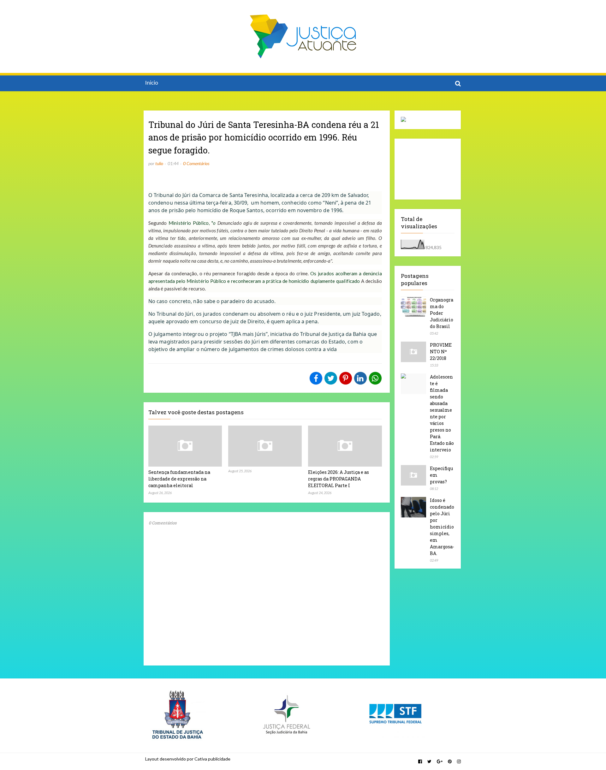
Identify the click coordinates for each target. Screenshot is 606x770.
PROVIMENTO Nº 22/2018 (441, 351)
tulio (159, 163)
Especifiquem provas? (441, 475)
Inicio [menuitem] (151, 83)
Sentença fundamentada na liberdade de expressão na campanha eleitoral (179, 478)
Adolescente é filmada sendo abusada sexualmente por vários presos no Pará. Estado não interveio (442, 413)
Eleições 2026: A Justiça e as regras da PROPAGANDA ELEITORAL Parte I (338, 478)
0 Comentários (196, 163)
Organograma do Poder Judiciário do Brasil (441, 313)
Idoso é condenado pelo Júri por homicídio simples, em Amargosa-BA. (442, 526)
